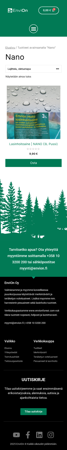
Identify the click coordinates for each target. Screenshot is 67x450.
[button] (33, 28)
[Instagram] (50, 434)
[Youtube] (16, 434)
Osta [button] (33, 163)
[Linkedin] (39, 434)
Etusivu (10, 47)
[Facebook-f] (27, 434)
